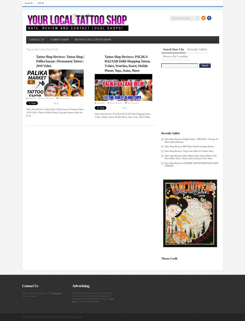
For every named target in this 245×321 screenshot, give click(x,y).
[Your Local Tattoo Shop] (77, 30)
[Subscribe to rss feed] (203, 18)
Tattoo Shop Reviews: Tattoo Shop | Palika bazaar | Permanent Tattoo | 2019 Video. (60, 61)
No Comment (64, 98)
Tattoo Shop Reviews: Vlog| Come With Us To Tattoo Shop (188, 151)
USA (38, 3)
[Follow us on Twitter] (215, 18)
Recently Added (197, 49)
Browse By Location (175, 56)
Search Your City (173, 49)
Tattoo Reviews (47, 98)
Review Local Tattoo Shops (93, 39)
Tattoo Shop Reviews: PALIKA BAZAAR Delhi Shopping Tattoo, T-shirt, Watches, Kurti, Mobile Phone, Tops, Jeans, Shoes (127, 63)
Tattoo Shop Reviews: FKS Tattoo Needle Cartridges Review (189, 146)
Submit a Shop (60, 39)
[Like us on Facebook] (209, 18)
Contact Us (36, 39)
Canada (26, 3)
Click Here (56, 293)
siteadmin (32, 98)
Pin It (56, 103)
